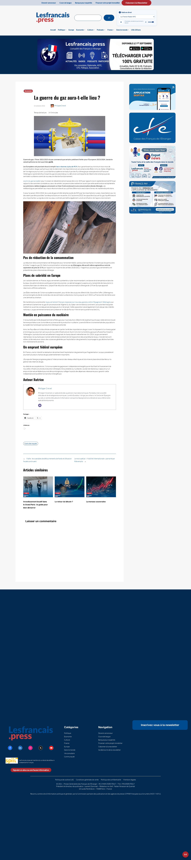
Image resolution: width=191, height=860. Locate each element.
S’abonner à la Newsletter (136, 3)
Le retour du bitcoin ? (64, 502)
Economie (28, 91)
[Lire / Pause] (121, 22)
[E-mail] (39, 405)
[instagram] (30, 748)
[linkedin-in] (20, 748)
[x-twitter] (40, 748)
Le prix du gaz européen (32, 181)
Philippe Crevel (60, 105)
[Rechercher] (109, 18)
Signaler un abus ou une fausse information (31, 770)
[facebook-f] (10, 748)
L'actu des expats (30, 443)
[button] (185, 854)
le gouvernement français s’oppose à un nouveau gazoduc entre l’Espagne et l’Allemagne (78, 302)
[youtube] (51, 748)
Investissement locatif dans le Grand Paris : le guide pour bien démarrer (35, 505)
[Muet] (146, 22)
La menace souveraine (96, 502)
